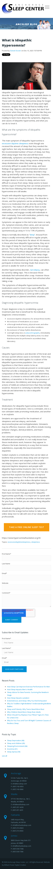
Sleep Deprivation (15, 740)
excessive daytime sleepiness (15, 143)
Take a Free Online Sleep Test (26, 527)
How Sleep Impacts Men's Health (20, 689)
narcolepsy (35, 269)
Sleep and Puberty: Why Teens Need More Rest (25, 709)
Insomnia (12, 749)
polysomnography (32, 333)
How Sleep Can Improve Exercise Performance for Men (28, 686)
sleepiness (35, 542)
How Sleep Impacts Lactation (18, 698)
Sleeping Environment (17, 746)
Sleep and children (16, 743)
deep (32, 234)
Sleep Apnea (13, 752)
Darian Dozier (15, 50)
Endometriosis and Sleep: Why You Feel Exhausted (27, 701)
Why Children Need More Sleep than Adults (24, 712)
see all (4, 756)
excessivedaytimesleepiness (19, 542)
